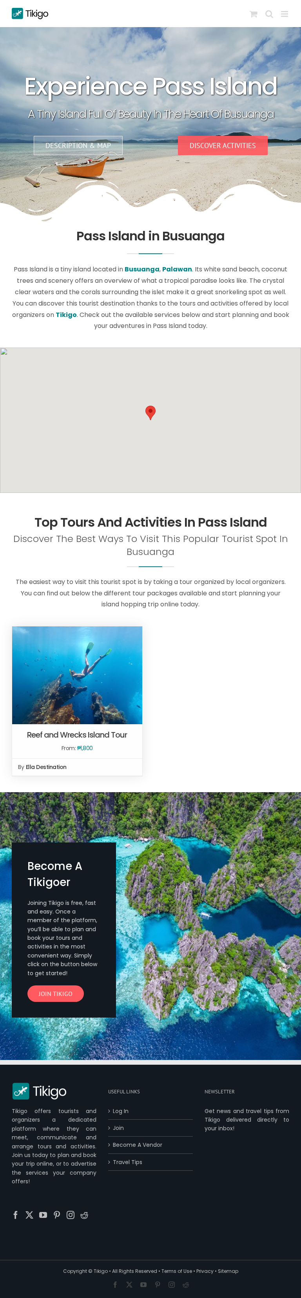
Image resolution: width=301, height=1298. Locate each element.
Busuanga (142, 269)
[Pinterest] (57, 1215)
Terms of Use (176, 1271)
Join (118, 1128)
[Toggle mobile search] (269, 14)
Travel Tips (127, 1162)
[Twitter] (29, 1215)
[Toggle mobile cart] (253, 14)
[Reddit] (84, 1215)
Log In (121, 1111)
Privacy (205, 1271)
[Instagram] (70, 1215)
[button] (150, 413)
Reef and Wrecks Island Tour (77, 734)
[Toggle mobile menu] (285, 14)
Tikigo (101, 1271)
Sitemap (228, 1271)
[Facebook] (16, 1215)
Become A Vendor (137, 1145)
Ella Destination (46, 767)
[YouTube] (43, 1215)
